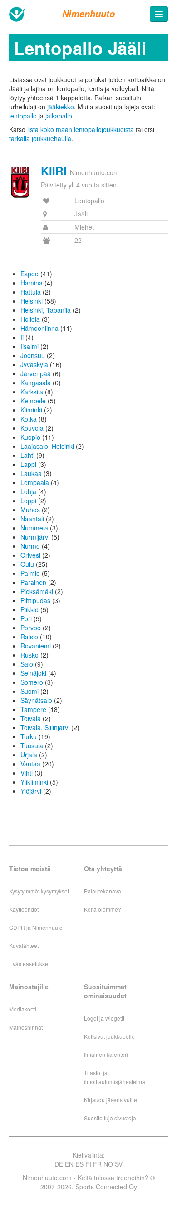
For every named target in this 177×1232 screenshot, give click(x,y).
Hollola (30, 319)
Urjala (28, 754)
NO (108, 1163)
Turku (28, 736)
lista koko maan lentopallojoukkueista (80, 129)
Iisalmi (29, 346)
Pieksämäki (36, 591)
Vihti (26, 772)
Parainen (33, 582)
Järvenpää (35, 373)
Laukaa (31, 473)
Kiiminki (31, 409)
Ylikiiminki (34, 781)
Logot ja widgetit (104, 1018)
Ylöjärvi (30, 790)
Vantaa (30, 763)
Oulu (27, 564)
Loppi (28, 500)
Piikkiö (29, 609)
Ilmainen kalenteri (106, 1054)
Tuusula (31, 745)
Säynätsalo (36, 700)
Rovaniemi (35, 645)
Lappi (28, 464)
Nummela (34, 527)
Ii (22, 337)
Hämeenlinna (39, 328)
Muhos (30, 509)
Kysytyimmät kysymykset (39, 891)
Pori (26, 618)
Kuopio (30, 437)
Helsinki (31, 300)
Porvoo (30, 627)
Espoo (29, 273)
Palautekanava (102, 891)
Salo (26, 663)
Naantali (32, 518)
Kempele (33, 400)
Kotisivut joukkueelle (109, 1036)
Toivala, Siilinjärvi (44, 727)
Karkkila (31, 391)
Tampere (33, 709)
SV (119, 1163)
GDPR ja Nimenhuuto (36, 927)
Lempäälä (34, 482)
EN (69, 1163)
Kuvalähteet (24, 945)
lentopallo (23, 115)
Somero (31, 682)
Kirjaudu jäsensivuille (110, 1100)
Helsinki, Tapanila (45, 309)
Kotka (28, 418)
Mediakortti (22, 1009)
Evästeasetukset (29, 963)
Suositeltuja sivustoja (110, 1118)
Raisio (29, 636)
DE (58, 1163)
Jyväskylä (34, 364)
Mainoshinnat (26, 1027)
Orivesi (30, 555)
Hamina (31, 282)
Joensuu (32, 355)
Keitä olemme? (102, 909)
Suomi (29, 691)
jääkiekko (60, 106)
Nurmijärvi (34, 536)
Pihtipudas (35, 600)
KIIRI (54, 170)
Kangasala (35, 382)
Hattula (30, 291)
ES (79, 1163)
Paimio (30, 573)
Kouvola (32, 427)
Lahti (27, 455)
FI (88, 1163)
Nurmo (30, 545)
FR (97, 1163)
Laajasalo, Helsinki (47, 446)
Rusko (29, 654)
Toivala (30, 718)
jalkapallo (58, 115)
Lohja (28, 491)
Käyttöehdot (24, 909)
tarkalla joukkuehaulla (40, 138)
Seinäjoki (33, 672)
